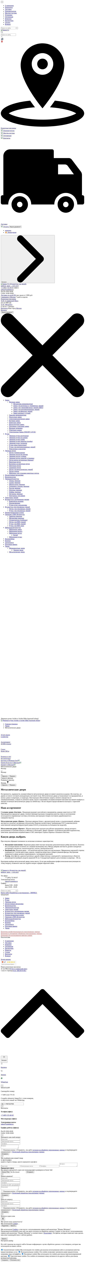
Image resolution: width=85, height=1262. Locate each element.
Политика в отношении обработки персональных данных (21, 933)
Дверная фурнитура (12, 479)
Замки (7, 400)
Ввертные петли (15, 462)
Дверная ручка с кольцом (18, 443)
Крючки (8, 541)
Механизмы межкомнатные (23, 404)
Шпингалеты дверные (17, 484)
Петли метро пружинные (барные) (21, 460)
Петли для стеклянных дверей (19, 509)
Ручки (7, 434)
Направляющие (14, 503)
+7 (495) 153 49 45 (7, 1115)
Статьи (7, 952)
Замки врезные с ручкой (21, 413)
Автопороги (9, 542)
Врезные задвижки (15, 428)
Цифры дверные (15, 492)
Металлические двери (17, 552)
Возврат (8, 956)
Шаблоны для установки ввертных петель (24, 473)
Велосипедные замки (16, 424)
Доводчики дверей (11, 497)
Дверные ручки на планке (18, 437)
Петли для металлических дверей (21, 469)
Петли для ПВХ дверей (17, 522)
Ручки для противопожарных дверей (22, 447)
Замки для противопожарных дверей (26, 409)
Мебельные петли (15, 533)
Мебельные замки (15, 529)
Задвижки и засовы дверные (19, 486)
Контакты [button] (6, 138)
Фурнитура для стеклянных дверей (17, 507)
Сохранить (5, 1260)
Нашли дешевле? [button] (15, 227)
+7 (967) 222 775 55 (7, 1095)
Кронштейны (9, 539)
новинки (8, 230)
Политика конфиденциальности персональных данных (20, 932)
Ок (2, 1104)
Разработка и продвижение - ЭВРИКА (23, 893)
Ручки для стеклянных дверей (19, 511)
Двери (7, 546)
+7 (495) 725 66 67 (7, 288)
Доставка (8, 943)
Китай (15, 535)
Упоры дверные (14, 481)
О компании (9, 941)
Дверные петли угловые (17, 456)
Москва (19, 308)
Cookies (15, 1224)
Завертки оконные (15, 516)
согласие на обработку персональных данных (49, 1150)
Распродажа (9, 948)
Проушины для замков (17, 496)
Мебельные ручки (15, 537)
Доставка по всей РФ (8, 295)
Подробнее (5, 1225)
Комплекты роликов (16, 501)
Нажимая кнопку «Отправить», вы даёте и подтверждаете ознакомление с (39, 1151)
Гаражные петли (15, 467)
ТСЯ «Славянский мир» (18, 969)
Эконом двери (18, 550)
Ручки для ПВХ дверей (17, 524)
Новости (8, 950)
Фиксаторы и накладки (17, 449)
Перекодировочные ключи (14, 512)
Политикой (48, 1233)
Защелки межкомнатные (17, 415)
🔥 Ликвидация (10, 232)
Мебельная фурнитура (13, 527)
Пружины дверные (16, 494)
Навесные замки (15, 422)
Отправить (30, 1172)
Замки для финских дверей (22, 411)
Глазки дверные (14, 482)
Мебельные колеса (15, 531)
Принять (13, 1225)
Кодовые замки (14, 421)
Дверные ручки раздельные (19, 436)
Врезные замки (14, 402)
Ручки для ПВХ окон (16, 526)
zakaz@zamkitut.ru (7, 289)
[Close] (3, 1219)
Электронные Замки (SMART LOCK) (22, 432)
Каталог (4, 282)
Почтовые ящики (11, 544)
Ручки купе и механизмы (18, 505)
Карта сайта (5, 893)
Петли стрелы (14, 471)
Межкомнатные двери (17, 548)
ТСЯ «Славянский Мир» (9, 301)
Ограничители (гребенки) (18, 520)
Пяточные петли (15, 466)
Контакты (4, 308)
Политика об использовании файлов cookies (16, 935)
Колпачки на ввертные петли (19, 464)
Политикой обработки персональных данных (28, 1152)
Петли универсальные (17, 452)
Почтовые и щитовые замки (19, 426)
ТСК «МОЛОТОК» (19, 971)
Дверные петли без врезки (18, 454)
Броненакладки (10, 477)
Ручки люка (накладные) (18, 445)
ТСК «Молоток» (7, 304)
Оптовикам (7, 136)
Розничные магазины (8, 299)
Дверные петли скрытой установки (21, 458)
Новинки (8, 944)
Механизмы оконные (16, 518)
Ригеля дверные (14, 488)
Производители (8, 131)
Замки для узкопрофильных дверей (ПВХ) (28, 407)
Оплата (6, 227)
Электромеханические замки (19, 419)
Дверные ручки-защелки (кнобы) (21, 441)
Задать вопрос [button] (6, 959)
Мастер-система (9, 133)
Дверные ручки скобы (17, 439)
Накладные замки (15, 417)
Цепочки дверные (15, 490)
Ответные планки (15, 430)
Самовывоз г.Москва (8, 297)
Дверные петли (10, 451)
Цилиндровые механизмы (14, 475)
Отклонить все (15, 1260)
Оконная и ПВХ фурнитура (15, 514)
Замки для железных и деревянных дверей (28, 406)
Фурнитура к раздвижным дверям (17, 499)
